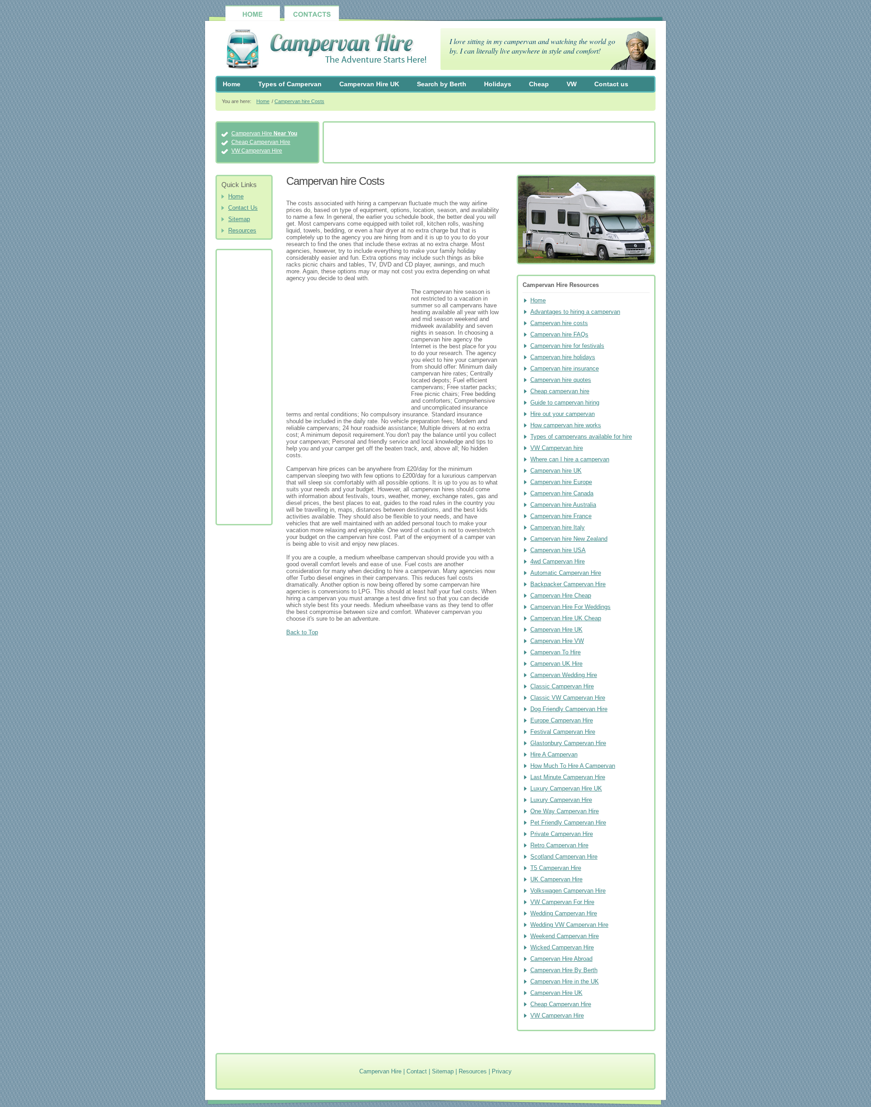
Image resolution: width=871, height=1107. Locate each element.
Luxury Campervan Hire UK (566, 788)
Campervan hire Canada (561, 493)
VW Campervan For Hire (562, 902)
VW (572, 84)
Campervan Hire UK (369, 84)
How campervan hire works (565, 425)
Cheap (539, 84)
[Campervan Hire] (321, 50)
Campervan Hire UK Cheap (565, 618)
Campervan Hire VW (557, 641)
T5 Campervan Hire (555, 868)
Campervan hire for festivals (567, 345)
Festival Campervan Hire (562, 731)
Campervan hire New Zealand (568, 538)
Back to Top (302, 632)
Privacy (502, 1071)
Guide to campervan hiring (564, 402)
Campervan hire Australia (563, 504)
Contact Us (243, 207)
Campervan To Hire (555, 652)
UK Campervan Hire (556, 879)
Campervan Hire (264, 133)
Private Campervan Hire (561, 833)
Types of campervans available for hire (581, 436)
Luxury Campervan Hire (561, 799)
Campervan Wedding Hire (563, 675)
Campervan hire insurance (564, 368)
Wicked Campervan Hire (562, 947)
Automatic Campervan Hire (565, 572)
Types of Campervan (290, 84)
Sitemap (239, 219)
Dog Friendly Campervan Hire (568, 709)
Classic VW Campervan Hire (567, 697)
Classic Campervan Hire (562, 686)
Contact (416, 1071)
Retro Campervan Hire (559, 845)
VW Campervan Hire (256, 151)
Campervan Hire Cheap (560, 595)
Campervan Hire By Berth (563, 970)
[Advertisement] (489, 143)
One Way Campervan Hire (564, 811)
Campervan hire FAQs (559, 334)
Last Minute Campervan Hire (567, 777)
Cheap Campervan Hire (260, 142)
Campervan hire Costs (299, 101)
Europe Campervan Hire (561, 720)
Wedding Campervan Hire (563, 913)
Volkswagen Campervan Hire (568, 890)
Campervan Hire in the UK (564, 981)
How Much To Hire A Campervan (572, 765)
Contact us (611, 84)
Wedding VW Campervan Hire (569, 924)
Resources (242, 230)
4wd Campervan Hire (557, 561)
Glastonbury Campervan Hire (568, 743)
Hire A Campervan (553, 754)
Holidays (497, 84)
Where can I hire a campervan (569, 459)
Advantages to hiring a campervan (575, 311)
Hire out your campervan (562, 413)
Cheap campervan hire (559, 391)
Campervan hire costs (559, 323)
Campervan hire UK (556, 470)
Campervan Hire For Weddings (570, 606)
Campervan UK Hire (556, 663)
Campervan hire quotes (560, 379)
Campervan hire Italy (557, 527)
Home (231, 84)
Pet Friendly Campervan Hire (568, 822)
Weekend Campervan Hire (564, 936)
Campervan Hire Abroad (561, 958)
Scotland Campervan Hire (563, 856)
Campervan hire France (561, 516)
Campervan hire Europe (561, 482)
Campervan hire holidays (562, 357)
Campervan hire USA (558, 550)
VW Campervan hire (556, 448)
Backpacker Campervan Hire (568, 584)
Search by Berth (441, 84)
